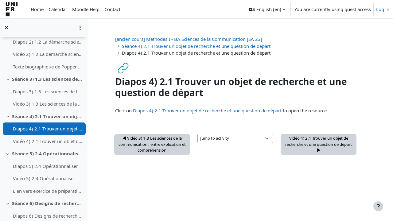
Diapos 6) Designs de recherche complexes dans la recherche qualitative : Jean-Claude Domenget (48, 216)
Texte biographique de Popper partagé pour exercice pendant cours (48, 67)
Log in (382, 9)
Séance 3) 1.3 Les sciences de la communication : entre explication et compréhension (47, 79)
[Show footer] (378, 206)
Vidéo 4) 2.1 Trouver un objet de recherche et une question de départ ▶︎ (318, 144)
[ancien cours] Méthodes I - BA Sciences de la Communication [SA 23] (188, 39)
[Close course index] (6, 28)
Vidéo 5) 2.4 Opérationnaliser (44, 178)
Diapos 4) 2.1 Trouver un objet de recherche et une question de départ (48, 129)
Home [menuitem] (37, 9)
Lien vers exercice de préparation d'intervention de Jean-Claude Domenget (48, 191)
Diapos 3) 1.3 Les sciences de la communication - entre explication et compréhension (48, 91)
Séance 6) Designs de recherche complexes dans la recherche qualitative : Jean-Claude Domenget (47, 203)
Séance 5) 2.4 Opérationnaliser (47, 153)
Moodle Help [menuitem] (85, 9)
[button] (267, 9)
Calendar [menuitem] (58, 9)
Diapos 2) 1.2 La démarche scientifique (48, 42)
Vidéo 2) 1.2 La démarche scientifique (48, 54)
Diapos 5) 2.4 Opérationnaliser (45, 166)
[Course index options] (80, 28)
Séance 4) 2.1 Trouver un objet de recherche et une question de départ (47, 116)
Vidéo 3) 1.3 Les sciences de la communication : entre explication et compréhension (48, 104)
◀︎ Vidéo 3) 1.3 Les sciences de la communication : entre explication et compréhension (152, 144)
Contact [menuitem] (112, 9)
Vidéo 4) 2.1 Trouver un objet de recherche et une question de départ (48, 141)
